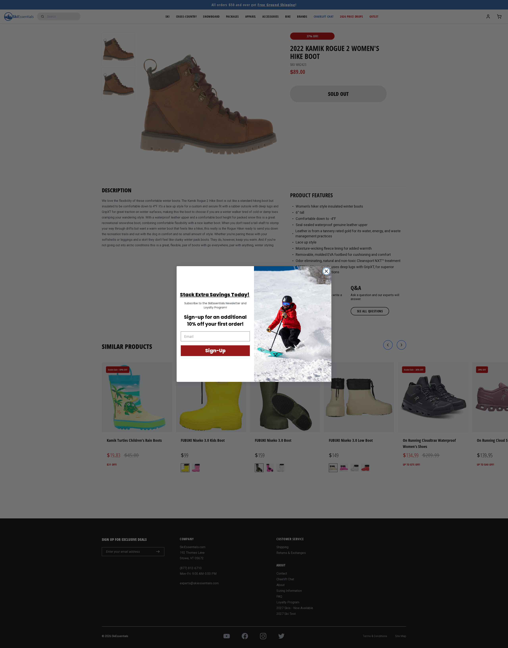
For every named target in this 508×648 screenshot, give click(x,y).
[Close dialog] (326, 271)
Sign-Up (215, 350)
